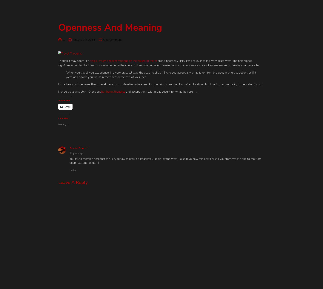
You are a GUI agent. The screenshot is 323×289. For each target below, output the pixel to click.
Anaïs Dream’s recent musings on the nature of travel (123, 61)
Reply (73, 170)
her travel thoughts (113, 92)
